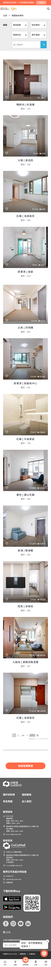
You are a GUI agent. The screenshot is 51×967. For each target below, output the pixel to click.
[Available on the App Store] (12, 899)
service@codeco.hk (13, 834)
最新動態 (26, 794)
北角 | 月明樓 (25, 327)
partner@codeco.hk (13, 879)
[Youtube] (21, 923)
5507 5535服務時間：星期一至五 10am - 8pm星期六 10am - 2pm (14, 819)
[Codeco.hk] (9, 8)
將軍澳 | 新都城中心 (25, 383)
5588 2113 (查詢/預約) (14, 852)
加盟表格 (9, 882)
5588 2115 (9, 876)
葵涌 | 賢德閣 (25, 550)
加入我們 (26, 801)
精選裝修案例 (18, 15)
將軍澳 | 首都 (25, 271)
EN (9, 932)
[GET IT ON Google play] (12, 907)
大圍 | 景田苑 (25, 160)
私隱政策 (32, 954)
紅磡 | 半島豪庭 (25, 439)
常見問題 (7, 801)
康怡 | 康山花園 (25, 494)
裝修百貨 (7, 840)
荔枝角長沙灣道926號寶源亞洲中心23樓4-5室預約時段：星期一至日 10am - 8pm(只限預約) (22, 858)
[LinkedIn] (28, 923)
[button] (47, 941)
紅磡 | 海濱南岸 (25, 216)
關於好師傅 (9, 794)
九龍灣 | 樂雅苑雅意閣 (26, 662)
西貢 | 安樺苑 (25, 606)
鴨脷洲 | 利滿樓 (25, 104)
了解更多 (41, 2)
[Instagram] (13, 923)
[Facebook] (6, 923)
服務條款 (23, 954)
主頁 (5, 15)
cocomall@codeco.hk (14, 865)
